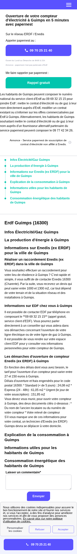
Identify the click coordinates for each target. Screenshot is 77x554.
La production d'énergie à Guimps (34, 165)
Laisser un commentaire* (23, 472)
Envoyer (38, 496)
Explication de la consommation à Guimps (40, 182)
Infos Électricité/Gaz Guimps (30, 159)
